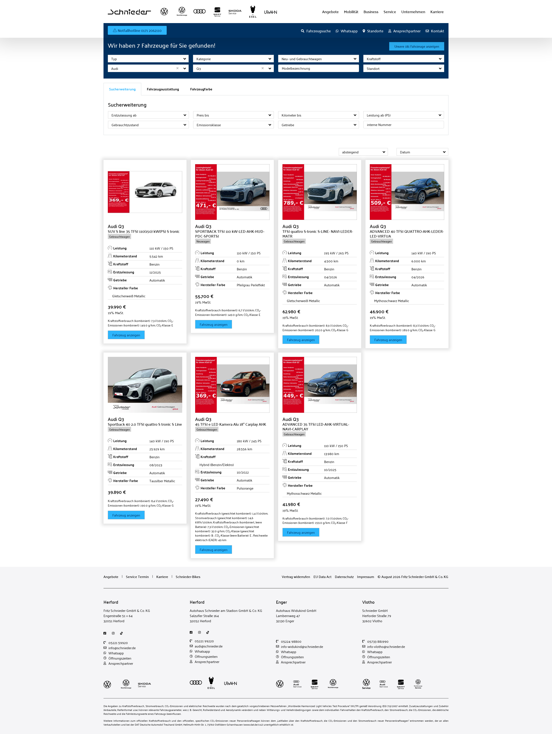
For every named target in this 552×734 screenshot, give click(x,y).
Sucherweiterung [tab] (122, 89)
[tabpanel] (276, 115)
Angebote (330, 11)
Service (390, 11)
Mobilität (351, 11)
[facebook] (106, 633)
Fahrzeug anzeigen (126, 335)
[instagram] (114, 633)
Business (371, 11)
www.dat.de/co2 (253, 724)
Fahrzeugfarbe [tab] (201, 89)
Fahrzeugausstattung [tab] (163, 89)
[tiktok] (122, 633)
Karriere (437, 11)
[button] (185, 58)
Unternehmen (413, 11)
